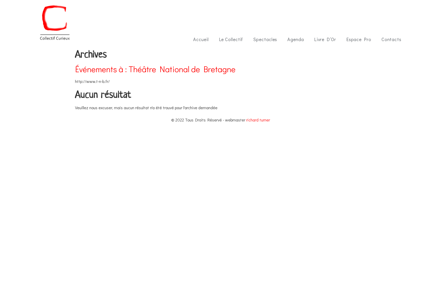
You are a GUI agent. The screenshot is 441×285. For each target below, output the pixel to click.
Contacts (391, 39)
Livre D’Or (325, 39)
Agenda (295, 39)
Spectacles (265, 39)
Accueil (201, 39)
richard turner (258, 119)
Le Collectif (231, 39)
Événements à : (155, 69)
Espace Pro (358, 39)
